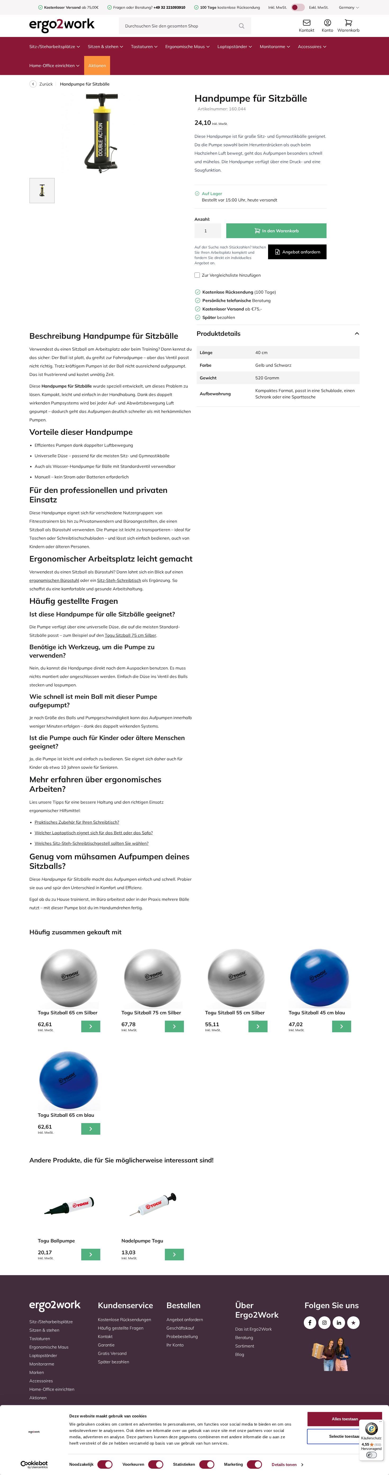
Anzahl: (202, 219)
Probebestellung (182, 1336)
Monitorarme (272, 46)
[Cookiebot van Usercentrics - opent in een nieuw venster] (34, 1465)
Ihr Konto (175, 1344)
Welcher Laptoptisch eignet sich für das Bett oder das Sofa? (94, 832)
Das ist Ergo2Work (253, 1329)
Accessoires (310, 46)
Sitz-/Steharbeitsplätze (52, 46)
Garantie (106, 1344)
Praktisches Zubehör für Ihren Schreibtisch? (77, 822)
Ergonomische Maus (185, 46)
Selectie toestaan (345, 1436)
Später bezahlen (113, 1361)
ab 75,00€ (71, 7)
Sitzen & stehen (103, 46)
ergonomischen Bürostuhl (54, 580)
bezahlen (218, 317)
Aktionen (97, 65)
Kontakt (105, 1336)
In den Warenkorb (280, 230)
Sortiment (244, 1346)
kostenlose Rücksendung (230, 7)
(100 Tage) (239, 292)
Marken (36, 1372)
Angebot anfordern (301, 252)
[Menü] (380, 1423)
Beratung (236, 300)
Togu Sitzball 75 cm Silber (130, 635)
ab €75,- (232, 309)
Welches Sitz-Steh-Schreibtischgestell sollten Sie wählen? (91, 843)
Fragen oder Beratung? (132, 7)
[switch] (155, 1464)
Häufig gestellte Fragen (120, 1328)
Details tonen (284, 1464)
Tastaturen (142, 46)
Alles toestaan (345, 1419)
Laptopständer (232, 46)
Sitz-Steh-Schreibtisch (119, 580)
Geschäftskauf (180, 1328)
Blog (239, 1354)
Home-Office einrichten (52, 65)
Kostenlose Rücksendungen (124, 1319)
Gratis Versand (112, 1353)
